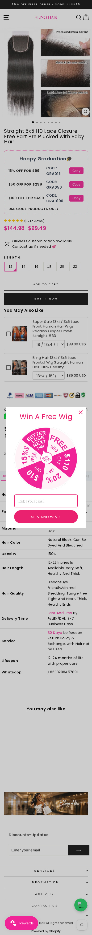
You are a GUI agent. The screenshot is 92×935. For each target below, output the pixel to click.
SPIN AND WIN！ (46, 516)
